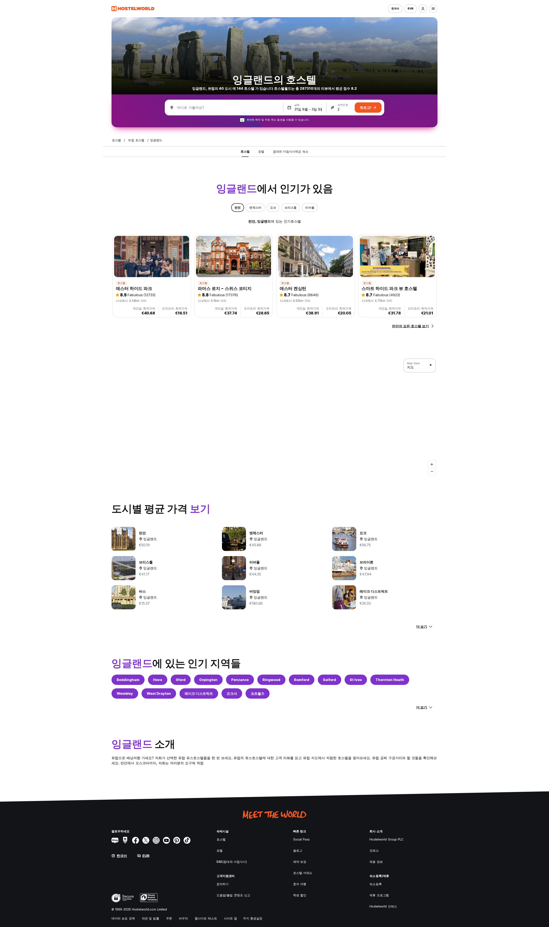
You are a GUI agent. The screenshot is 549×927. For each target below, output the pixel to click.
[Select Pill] (423, 8)
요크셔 (232, 693)
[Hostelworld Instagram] (156, 840)
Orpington (208, 680)
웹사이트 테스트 (206, 918)
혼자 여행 (299, 884)
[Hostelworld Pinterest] (176, 840)
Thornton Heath (390, 680)
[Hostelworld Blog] (115, 840)
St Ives (356, 680)
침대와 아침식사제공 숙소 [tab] (290, 151)
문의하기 (223, 884)
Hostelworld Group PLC (386, 839)
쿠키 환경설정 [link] (252, 918)
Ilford (181, 680)
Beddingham (128, 680)
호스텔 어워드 (302, 873)
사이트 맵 (230, 918)
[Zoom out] (431, 471)
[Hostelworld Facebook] (135, 840)
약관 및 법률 (150, 918)
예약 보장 (299, 861)
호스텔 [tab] (245, 151)
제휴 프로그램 (379, 895)
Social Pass (301, 839)
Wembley (125, 693)
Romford (301, 680)
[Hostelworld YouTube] (166, 840)
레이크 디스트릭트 (199, 693)
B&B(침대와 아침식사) (232, 861)
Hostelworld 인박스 (383, 906)
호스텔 (121, 283)
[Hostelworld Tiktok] (187, 840)
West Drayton (159, 693)
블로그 (297, 850)
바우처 (183, 918)
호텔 (220, 850)
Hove (157, 680)
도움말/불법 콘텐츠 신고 (233, 895)
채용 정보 (376, 861)
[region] (274, 417)
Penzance (240, 680)
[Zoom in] (431, 464)
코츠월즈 (257, 693)
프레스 (374, 850)
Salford (329, 680)
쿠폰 (169, 918)
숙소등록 (376, 884)
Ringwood (271, 680)
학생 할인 (299, 895)
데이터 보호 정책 (123, 918)
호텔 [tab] (261, 151)
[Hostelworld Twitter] (145, 840)
